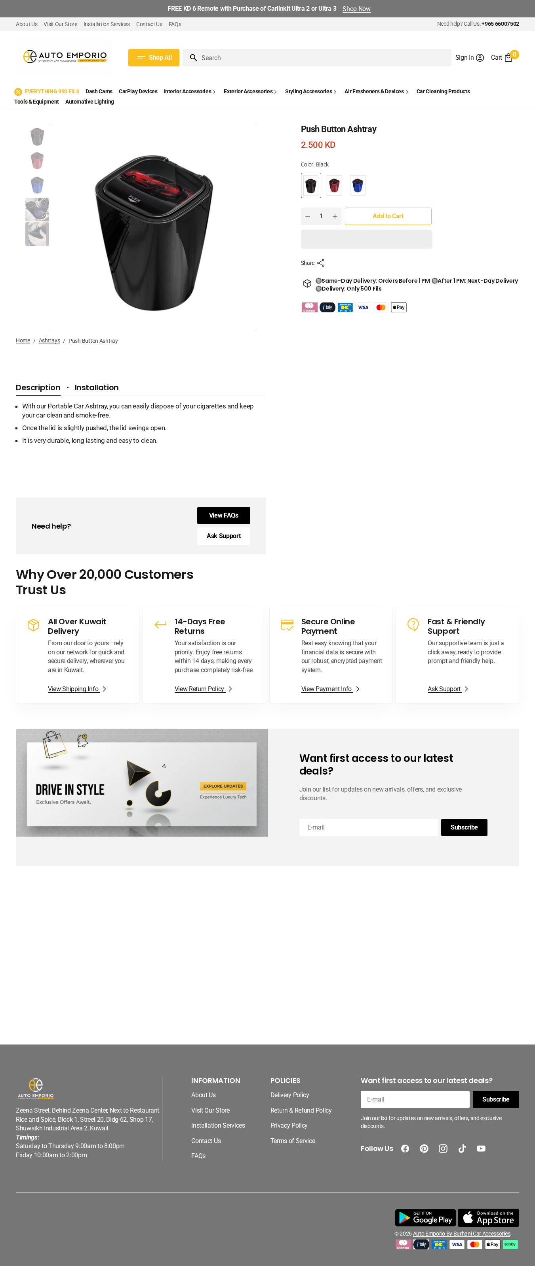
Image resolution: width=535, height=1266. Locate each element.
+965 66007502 (500, 24)
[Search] (190, 57)
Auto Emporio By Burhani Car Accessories (461, 1233)
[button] (470, 57)
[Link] (77, 655)
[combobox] (324, 57)
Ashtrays (49, 340)
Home (23, 340)
